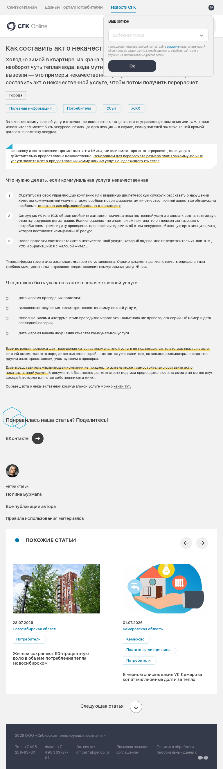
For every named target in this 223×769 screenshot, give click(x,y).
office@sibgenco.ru (92, 752)
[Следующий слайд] (202, 543)
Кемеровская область (143, 629)
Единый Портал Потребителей (73, 7)
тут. (127, 386)
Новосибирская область (35, 629)
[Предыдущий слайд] (186, 543)
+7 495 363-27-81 (56, 752)
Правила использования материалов (45, 518)
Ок (132, 66)
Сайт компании (22, 7)
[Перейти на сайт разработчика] (203, 757)
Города (15, 95)
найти (118, 386)
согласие (173, 46)
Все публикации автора (31, 506)
